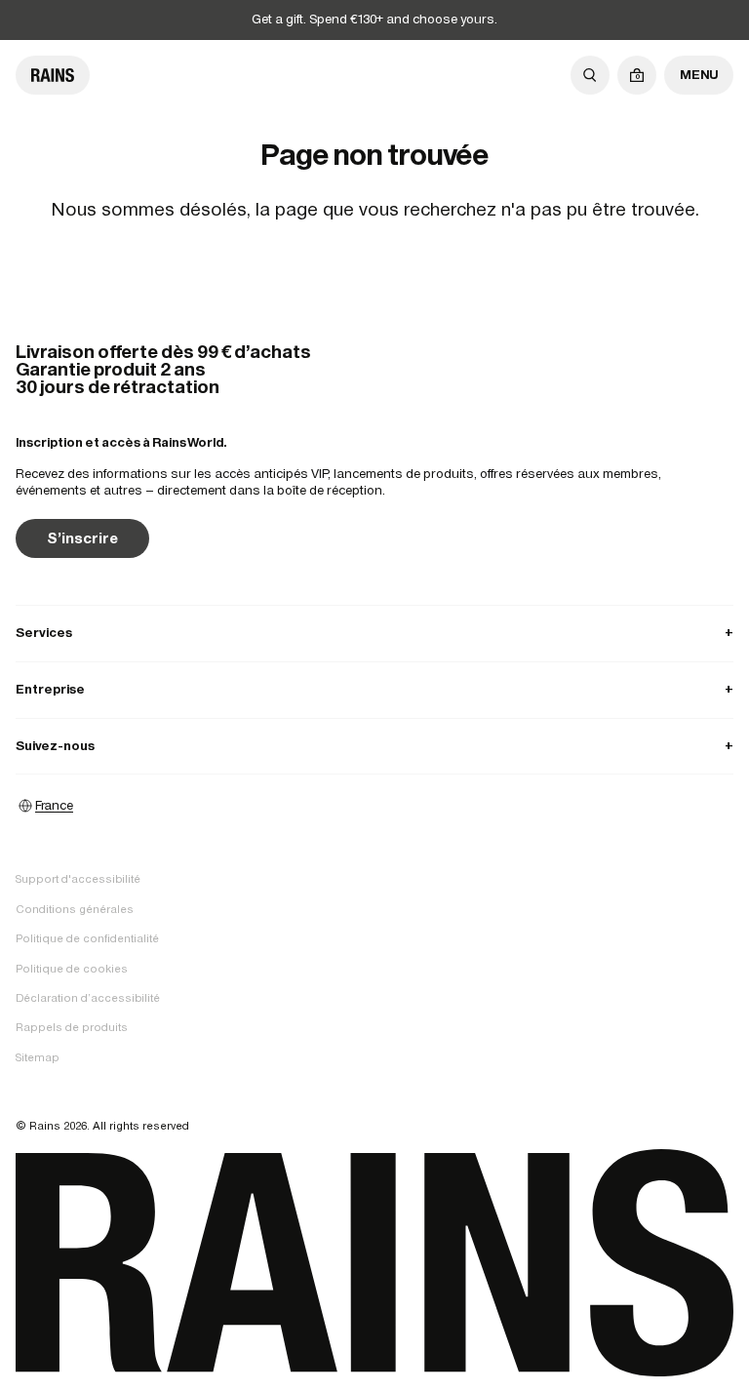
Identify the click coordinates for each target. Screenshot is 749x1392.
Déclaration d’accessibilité (88, 998)
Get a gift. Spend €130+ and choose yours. (374, 19)
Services (374, 632)
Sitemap (37, 1057)
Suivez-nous (374, 745)
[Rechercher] (590, 75)
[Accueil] (53, 75)
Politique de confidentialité (87, 938)
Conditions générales (75, 909)
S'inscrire (82, 538)
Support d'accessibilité (78, 879)
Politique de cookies (72, 968)
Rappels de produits (72, 1027)
